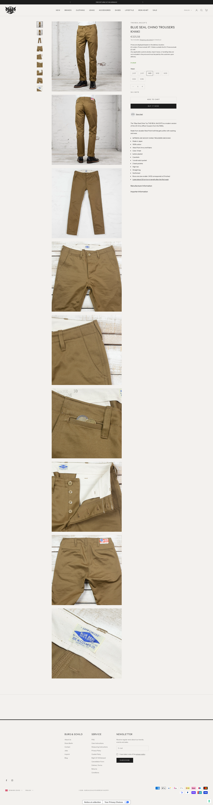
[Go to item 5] (40, 56)
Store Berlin (69, 743)
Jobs (66, 751)
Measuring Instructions (100, 747)
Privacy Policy (96, 751)
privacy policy (140, 754)
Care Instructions (98, 743)
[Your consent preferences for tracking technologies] (209, 801)
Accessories (104, 10)
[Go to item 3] (40, 40)
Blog (66, 758)
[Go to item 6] (40, 64)
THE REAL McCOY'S (139, 23)
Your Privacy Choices (114, 802)
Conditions (95, 773)
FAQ (93, 740)
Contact (67, 747)
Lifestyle (129, 10)
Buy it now (153, 106)
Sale (155, 10)
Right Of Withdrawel (99, 758)
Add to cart (153, 99)
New (58, 10)
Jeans (92, 10)
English (187, 10)
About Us (68, 740)
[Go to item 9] (40, 88)
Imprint (67, 754)
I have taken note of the (132, 754)
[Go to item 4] (40, 48)
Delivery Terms (97, 765)
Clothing (80, 10)
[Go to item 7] (40, 72)
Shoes (118, 10)
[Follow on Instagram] (12, 780)
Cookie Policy (96, 754)
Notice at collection (92, 802)
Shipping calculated (146, 40)
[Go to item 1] (40, 24)
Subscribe (125, 760)
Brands (68, 10)
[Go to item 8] (40, 80)
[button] (153, 114)
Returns (94, 769)
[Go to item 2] (40, 32)
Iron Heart (143, 10)
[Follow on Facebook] (6, 780)
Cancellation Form (98, 762)
